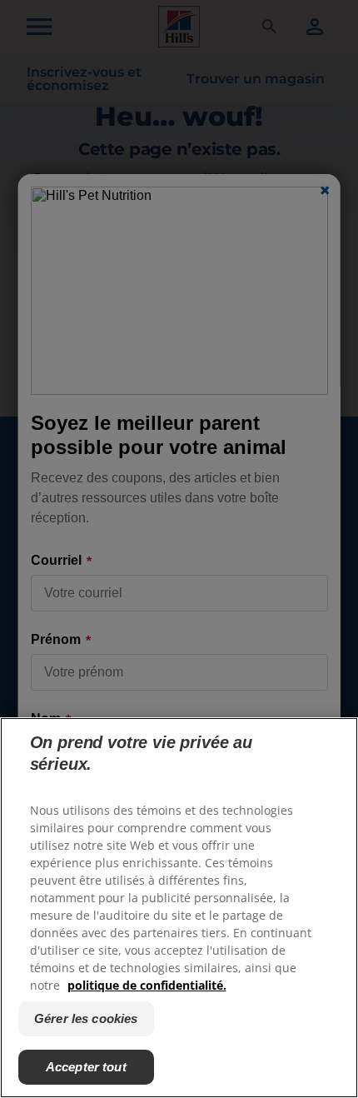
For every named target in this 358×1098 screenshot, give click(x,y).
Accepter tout (86, 1067)
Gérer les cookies (86, 1018)
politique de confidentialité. (146, 985)
